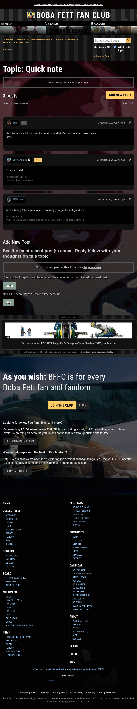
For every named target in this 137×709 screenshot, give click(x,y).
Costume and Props (82, 606)
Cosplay (10, 566)
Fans (5, 49)
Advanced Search (103, 56)
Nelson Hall (79, 602)
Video (8, 614)
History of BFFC (80, 631)
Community (77, 532)
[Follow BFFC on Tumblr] (68, 683)
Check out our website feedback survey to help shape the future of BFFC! (68, 669)
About (74, 616)
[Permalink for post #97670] (129, 160)
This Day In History (82, 511)
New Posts (22, 39)
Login (9, 286)
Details (9, 563)
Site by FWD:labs (107, 692)
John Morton (79, 584)
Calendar (76, 565)
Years (8, 540)
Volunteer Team (80, 621)
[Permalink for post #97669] (129, 123)
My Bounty (11, 515)
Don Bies (77, 581)
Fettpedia (76, 502)
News (6, 632)
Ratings (9, 533)
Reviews (10, 537)
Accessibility (76, 692)
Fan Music (11, 604)
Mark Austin (79, 588)
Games (9, 622)
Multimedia (10, 592)
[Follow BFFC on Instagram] (57, 683)
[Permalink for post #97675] (129, 199)
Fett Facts (78, 514)
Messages (77, 555)
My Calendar (79, 570)
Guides (9, 644)
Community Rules (28, 692)
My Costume (12, 555)
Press (75, 628)
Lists (8, 526)
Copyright (45, 692)
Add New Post (120, 95)
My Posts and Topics (67, 39)
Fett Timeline (79, 521)
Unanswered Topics (41, 39)
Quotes (76, 525)
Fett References (80, 518)
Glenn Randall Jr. (81, 595)
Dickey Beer (78, 591)
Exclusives (11, 640)
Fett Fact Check (14, 651)
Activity (77, 537)
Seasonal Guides (14, 655)
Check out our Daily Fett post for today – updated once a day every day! (68, 4)
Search (52, 23)
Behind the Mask (81, 507)
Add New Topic (21, 42)
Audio (8, 607)
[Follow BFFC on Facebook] (51, 683)
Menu (8, 23)
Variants (10, 559)
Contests (77, 540)
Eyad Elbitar (79, 598)
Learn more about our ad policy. (99, 352)
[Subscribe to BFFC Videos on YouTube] (74, 683)
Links (75, 551)
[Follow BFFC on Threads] (80, 683)
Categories (11, 519)
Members (77, 544)
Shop (75, 635)
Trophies (77, 558)
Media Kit (77, 624)
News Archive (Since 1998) (18, 637)
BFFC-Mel (18, 199)
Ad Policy (91, 692)
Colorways (11, 522)
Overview (8, 39)
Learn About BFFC (17, 471)
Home (6, 502)
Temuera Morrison (82, 573)
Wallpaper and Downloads (19, 625)
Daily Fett (11, 597)
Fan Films (10, 611)
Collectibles (12, 511)
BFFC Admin (20, 159)
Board (7, 573)
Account (99, 23)
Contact (77, 639)
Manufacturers (13, 529)
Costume (9, 551)
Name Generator (80, 547)
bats (15, 122)
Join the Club (62, 405)
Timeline (10, 544)
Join (8, 302)
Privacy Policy (59, 692)
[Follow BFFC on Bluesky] (85, 683)
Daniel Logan (79, 577)
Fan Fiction (11, 618)
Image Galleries (14, 600)
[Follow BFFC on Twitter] (63, 683)
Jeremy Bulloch (80, 609)
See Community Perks (20, 441)
